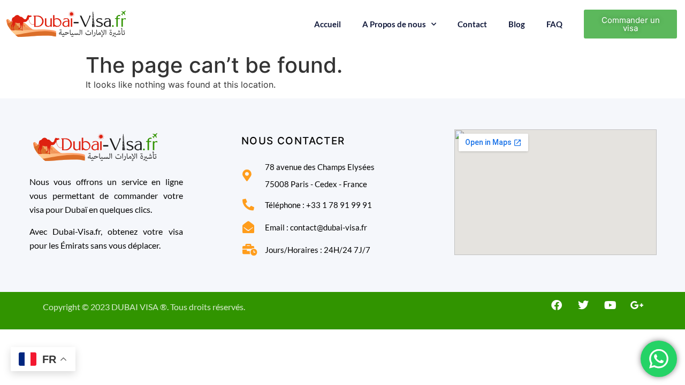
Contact (472, 24)
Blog (516, 24)
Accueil (327, 24)
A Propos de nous (394, 24)
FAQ (554, 24)
